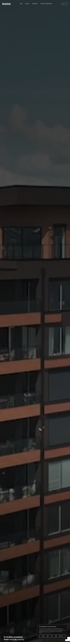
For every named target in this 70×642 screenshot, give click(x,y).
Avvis (52, 636)
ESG (21, 3)
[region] (52, 631)
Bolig (27, 3)
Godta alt (61, 636)
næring (20, 639)
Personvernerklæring (47, 632)
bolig (11, 639)
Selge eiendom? (46, 3)
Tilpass (43, 636)
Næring (35, 3)
